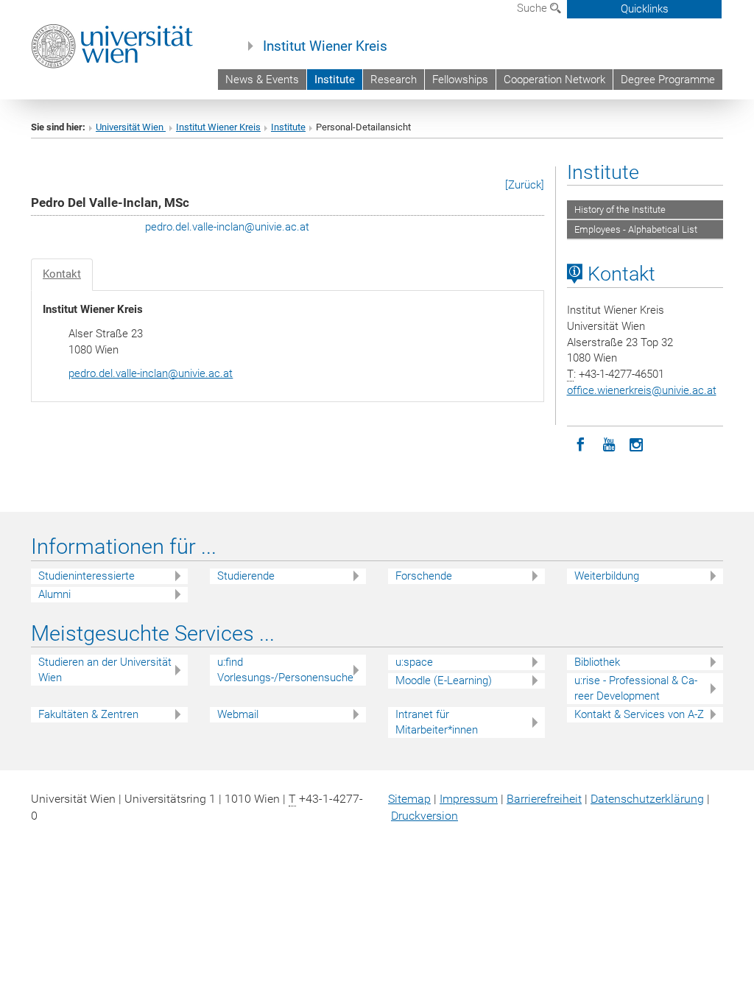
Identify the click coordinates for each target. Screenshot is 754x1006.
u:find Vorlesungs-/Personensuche (285, 669)
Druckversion (424, 816)
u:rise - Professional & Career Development (635, 688)
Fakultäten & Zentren (88, 714)
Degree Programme (668, 79)
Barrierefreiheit (544, 799)
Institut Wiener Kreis (325, 46)
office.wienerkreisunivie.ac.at (641, 390)
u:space (414, 662)
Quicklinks (645, 8)
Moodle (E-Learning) (443, 680)
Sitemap (409, 799)
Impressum (469, 799)
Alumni (54, 594)
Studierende (246, 576)
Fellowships (460, 79)
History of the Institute (620, 209)
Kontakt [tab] (62, 274)
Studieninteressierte (86, 576)
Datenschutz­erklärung (647, 799)
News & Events (262, 79)
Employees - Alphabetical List (635, 229)
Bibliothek (597, 662)
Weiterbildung (606, 576)
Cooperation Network (554, 79)
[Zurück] (524, 184)
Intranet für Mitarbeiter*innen (436, 722)
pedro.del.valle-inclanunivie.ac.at (227, 226)
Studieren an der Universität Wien (105, 669)
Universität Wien (131, 127)
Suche (533, 8)
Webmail (237, 714)
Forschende (423, 576)
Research (393, 79)
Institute (334, 79)
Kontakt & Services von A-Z (639, 714)
